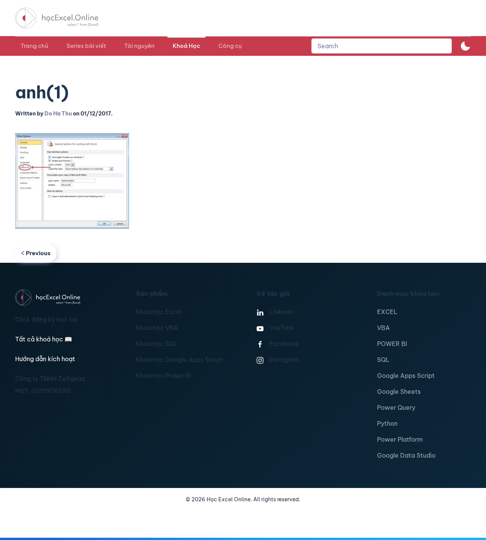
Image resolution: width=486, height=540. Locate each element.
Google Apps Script (406, 375)
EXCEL (387, 312)
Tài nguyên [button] (139, 45)
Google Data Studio (406, 455)
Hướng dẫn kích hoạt (45, 359)
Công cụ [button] (230, 45)
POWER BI (392, 343)
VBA (383, 328)
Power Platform (400, 439)
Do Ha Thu (58, 113)
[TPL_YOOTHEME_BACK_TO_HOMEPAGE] (63, 18)
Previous (38, 253)
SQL (383, 359)
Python (387, 423)
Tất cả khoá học (43, 339)
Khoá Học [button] (186, 45)
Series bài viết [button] (86, 45)
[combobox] (381, 46)
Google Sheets (399, 391)
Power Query (396, 407)
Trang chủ (34, 45)
